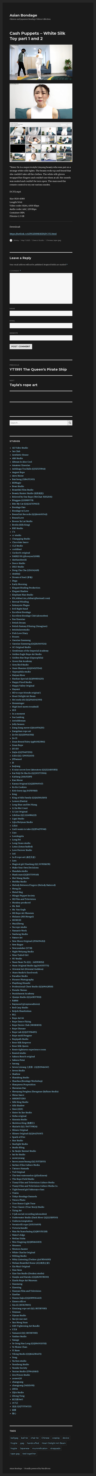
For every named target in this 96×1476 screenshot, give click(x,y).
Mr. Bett (16, 906)
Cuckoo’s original (21, 553)
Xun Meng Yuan (20, 1322)
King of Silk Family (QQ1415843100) (29, 797)
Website (14, 333)
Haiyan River (18, 675)
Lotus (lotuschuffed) (22, 846)
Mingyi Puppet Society (23, 895)
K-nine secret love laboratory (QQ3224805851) (35, 769)
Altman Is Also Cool (22, 462)
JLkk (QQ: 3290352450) (23, 755)
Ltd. (14, 853)
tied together (29, 1454)
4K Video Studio (20, 448)
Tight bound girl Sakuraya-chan (28, 1189)
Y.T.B (14, 1329)
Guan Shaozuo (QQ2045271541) (27, 668)
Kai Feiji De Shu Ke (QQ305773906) (29, 773)
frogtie (14, 1443)
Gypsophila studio (21, 671)
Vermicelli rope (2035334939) (26, 1224)
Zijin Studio (18, 1392)
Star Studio (17, 1140)
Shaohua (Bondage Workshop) (27, 1081)
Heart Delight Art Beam (24, 696)
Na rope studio (19, 927)
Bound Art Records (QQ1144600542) (29, 514)
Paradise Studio (20, 976)
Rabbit (15, 1000)
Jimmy (16, 240)
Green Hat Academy (22, 661)
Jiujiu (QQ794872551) (22, 752)
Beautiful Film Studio (22, 490)
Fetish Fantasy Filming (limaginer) (29, 626)
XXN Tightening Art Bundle (26, 1326)
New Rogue (17, 944)
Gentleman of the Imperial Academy (30, 650)
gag (22, 1443)
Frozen (15, 636)
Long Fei (16, 839)
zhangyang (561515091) (23, 1385)
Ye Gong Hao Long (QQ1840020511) (29, 1343)
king (14, 794)
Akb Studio (17, 458)
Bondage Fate (19, 507)
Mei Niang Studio (20, 878)
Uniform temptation (22, 1221)
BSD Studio (17, 528)
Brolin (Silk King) (21, 525)
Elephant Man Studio (22, 594)
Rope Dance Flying (21, 1021)
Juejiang (16, 766)
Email (12, 321)
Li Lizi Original (20, 811)
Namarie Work (19, 930)
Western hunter (20, 1249)
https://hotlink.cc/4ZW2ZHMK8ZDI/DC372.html (33, 234)
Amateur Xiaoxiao (21, 465)
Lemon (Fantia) (19, 801)
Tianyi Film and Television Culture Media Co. (35, 1186)
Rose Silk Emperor (21, 1042)
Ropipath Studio (20, 1039)
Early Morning (19, 584)
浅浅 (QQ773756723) (21, 1406)
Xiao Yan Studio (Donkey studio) (28, 1273)
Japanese (24, 1448)
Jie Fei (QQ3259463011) (23, 734)
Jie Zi (14, 738)
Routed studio (19, 1053)
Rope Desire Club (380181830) (27, 1025)
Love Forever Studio (22, 850)
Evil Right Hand (20, 608)
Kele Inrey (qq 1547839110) (25, 790)
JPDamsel (17, 759)
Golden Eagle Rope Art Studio (27, 654)
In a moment (18, 713)
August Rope (18, 472)
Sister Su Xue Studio (22, 1112)
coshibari (17, 549)
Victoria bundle (20, 1228)
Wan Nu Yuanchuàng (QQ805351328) (30, 1231)
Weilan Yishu (18, 1238)
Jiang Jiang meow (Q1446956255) (28, 727)
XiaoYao (16, 1294)
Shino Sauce (18, 1095)
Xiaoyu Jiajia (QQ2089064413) (27, 1298)
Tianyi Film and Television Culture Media (33, 1182)
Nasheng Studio (20, 934)
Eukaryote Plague (21, 605)
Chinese (49, 240)
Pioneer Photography (23, 979)
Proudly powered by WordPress (37, 1469)
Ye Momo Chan (19, 1347)
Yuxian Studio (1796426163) (25, 1371)
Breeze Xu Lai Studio (22, 521)
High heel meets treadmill (25, 706)
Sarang (15, 1063)
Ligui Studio (18, 818)
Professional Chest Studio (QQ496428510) (32, 986)
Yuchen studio (19, 1361)
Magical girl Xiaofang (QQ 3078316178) (31, 864)
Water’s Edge (18, 1235)
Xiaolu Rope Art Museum (24, 1280)
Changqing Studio (21, 539)
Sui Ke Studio (18, 1154)
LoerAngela (18, 836)
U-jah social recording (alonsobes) (29, 1214)
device (66, 1438)
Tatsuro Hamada (20, 1168)
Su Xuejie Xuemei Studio (24, 1151)
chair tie (35, 1438)
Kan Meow (17, 780)
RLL (14, 1014)
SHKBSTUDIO (19, 1098)
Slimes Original (20, 1130)
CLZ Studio (17, 546)
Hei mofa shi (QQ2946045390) (27, 699)
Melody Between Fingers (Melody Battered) (34, 885)
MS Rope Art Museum (23, 913)
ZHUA (15, 1389)
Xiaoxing (16, 1287)
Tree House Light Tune (23, 1203)
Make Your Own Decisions (25, 867)
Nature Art (17, 937)
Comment (15, 271)
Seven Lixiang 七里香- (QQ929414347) (30, 1067)
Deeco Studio (38, 240)
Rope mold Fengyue (22, 1035)
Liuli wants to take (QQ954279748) (29, 829)
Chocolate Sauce (20, 542)
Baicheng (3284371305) (23, 479)
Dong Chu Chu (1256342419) (25, 570)
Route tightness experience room (29, 1049)
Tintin (15, 1193)
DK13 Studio (18, 567)
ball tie (24, 1438)
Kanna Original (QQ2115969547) (27, 783)
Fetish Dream (19, 622)
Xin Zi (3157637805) (21, 1305)
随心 (14, 1413)
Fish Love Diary (20, 633)
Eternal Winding (20, 601)
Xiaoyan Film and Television (26, 1291)
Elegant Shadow (20, 591)
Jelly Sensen (18, 724)
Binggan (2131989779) (22, 500)
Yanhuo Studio (19, 1336)
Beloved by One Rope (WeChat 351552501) (32, 497)
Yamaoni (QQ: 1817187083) (25, 1333)
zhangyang (17, 1382)
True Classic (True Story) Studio (28, 1207)
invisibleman (19, 720)
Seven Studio (18, 1070)
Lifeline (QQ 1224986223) (24, 815)
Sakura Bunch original (23, 1056)
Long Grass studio (21, 843)
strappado (55, 1448)
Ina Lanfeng (18, 717)
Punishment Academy (23, 993)
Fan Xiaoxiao (18, 619)
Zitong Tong (18, 1396)
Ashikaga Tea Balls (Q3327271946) (29, 469)
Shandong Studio (20, 1077)
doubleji (16, 574)
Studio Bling (18, 1147)
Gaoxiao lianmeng (21, 640)
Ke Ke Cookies (19, 787)
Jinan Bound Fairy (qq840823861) (28, 741)
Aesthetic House (20, 455)
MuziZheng (18, 923)
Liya (14, 832)
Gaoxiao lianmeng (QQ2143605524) (29, 643)
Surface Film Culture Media (26, 1165)
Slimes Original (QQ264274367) (27, 1133)
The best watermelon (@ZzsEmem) (29, 1175)
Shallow (16, 1074)
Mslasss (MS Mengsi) (23, 916)
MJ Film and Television (24, 899)
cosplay (56, 1438)
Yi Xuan (16, 1350)
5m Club (16, 451)
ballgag (14, 1438)
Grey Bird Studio (20, 664)
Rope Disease (19, 1028)
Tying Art (17, 1210)
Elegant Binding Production (26, 588)
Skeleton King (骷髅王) (23, 1123)
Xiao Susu (17, 1270)
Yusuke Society (19, 1368)
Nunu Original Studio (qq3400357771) (30, 965)
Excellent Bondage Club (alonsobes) (30, 615)
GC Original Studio (21, 647)
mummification (40, 1448)
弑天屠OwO (17, 1399)
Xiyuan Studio (19, 1315)
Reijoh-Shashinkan (21, 1011)
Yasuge (15, 1340)
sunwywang (18, 1158)
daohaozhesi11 (19, 560)
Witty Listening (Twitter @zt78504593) (31, 1259)
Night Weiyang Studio (23, 951)
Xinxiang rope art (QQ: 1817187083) (29, 1308)
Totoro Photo (18, 1200)
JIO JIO (15, 748)
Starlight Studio (20, 1144)
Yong (14, 1357)
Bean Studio (18, 486)
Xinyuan (16, 1312)
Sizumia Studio (19, 1119)
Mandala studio (20, 871)
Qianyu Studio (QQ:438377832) (26, 997)
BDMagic (16, 483)
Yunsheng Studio (20, 1364)
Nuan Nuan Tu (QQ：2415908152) (28, 962)
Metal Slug (17, 892)
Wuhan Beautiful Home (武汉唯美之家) (31, 1263)
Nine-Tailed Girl (20, 955)
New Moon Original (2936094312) (28, 941)
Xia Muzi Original (21, 1266)
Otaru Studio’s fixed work (25, 972)
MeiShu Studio (19, 881)
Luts (14, 860)
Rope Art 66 (18, 1018)
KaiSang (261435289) (22, 776)
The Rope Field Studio (23, 1179)
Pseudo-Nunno (19, 990)
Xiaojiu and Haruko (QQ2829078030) (30, 1277)
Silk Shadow (18, 1105)
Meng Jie (16, 888)
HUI (14, 710)
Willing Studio (19, 1256)
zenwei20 (17, 1378)
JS (13, 762)
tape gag (57, 240)
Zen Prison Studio (21, 1375)
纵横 (14, 1410)
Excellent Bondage (21, 612)
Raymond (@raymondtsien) (26, 1004)
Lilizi (15, 825)
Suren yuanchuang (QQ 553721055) (29, 1161)
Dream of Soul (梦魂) (22, 577)
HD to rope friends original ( (26, 692)
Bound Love (18, 518)
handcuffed (33, 1443)
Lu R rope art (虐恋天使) (23, 857)
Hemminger (18, 703)
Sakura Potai (18, 1060)
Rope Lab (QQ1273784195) (24, 1032)
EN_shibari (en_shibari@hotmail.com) (31, 598)
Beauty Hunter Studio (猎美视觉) (28, 493)
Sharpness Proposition (24, 1084)
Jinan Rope (17, 745)
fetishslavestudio (21, 629)
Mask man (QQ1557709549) (25, 874)
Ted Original (18, 1172)
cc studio (16, 535)
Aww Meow (18, 476)
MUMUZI (16, 920)
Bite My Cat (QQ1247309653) (25, 504)
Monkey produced (21, 902)
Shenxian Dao (19, 1088)
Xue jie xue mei (19, 1319)
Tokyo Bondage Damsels (24, 1196)
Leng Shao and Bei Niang (24, 804)
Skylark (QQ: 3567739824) (24, 1126)
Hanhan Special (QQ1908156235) (28, 678)
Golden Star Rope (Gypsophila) (27, 657)
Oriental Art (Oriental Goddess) (27, 969)
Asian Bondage (23, 15)
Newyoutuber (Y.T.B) (22, 948)
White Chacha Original (23, 1252)
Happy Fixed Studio (22, 682)
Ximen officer (19, 1301)
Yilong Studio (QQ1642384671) (27, 1354)
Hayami (16, 689)
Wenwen (16, 1245)
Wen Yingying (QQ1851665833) (27, 1242)
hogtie (14, 1448)
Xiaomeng (17, 1284)
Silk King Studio (20, 1102)
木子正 (15, 1403)
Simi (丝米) (17, 1109)
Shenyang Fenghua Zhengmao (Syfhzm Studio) (35, 1091)
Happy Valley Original (23, 685)
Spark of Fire (18, 1137)
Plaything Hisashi (21, 983)
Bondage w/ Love (20, 511)
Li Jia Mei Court (20, 808)
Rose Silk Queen (20, 1046)
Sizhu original (19, 1116)
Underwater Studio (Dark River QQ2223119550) (35, 1217)
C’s (13, 532)
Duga (14, 581)
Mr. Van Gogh (19, 909)
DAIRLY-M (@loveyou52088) (26, 556)
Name (12, 308)
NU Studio (17, 958)
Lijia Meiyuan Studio (22, 822)
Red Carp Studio (20, 1007)
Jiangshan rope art (21, 731)
